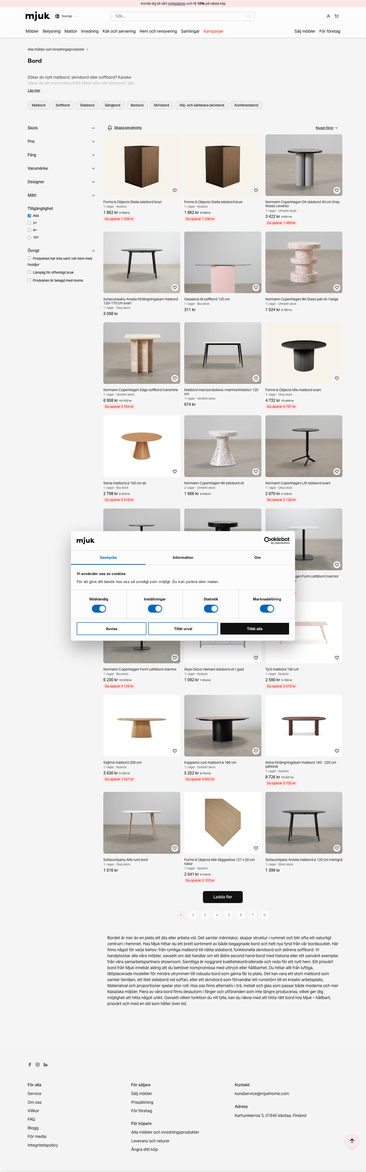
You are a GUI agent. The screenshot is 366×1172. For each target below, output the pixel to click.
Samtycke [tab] (108, 557)
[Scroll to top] (352, 1140)
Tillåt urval (183, 628)
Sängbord (112, 105)
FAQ (31, 1119)
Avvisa (111, 628)
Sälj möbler (141, 1093)
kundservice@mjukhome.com (262, 1093)
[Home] (38, 16)
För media (37, 1136)
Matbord (38, 105)
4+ (35, 230)
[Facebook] (30, 1065)
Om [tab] (257, 557)
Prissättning (142, 1102)
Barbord (137, 105)
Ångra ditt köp (144, 1149)
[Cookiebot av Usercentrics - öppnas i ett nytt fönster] (268, 540)
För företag (141, 1111)
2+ (35, 223)
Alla (36, 215)
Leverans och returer (150, 1141)
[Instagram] (38, 1065)
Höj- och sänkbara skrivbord (202, 105)
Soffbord (63, 105)
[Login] (328, 16)
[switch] (155, 609)
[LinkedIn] (46, 1065)
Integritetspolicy (43, 1145)
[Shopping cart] (336, 16)
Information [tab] (183, 557)
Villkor (33, 1111)
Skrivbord (161, 105)
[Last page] (265, 915)
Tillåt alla (254, 628)
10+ (36, 237)
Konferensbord (246, 105)
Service (34, 1093)
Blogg (33, 1128)
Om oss (35, 1102)
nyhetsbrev (177, 3)
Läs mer (34, 90)
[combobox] (183, 16)
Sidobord (87, 105)
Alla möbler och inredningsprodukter (56, 49)
